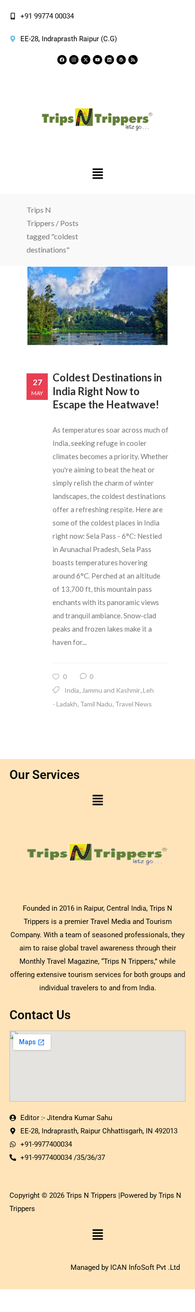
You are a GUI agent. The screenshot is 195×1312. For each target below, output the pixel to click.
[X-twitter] (85, 59)
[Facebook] (62, 59)
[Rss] (133, 59)
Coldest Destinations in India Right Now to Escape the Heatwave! (107, 391)
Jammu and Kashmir (111, 690)
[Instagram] (74, 59)
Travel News (133, 704)
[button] (97, 174)
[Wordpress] (121, 59)
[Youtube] (97, 59)
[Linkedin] (109, 59)
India (71, 690)
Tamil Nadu (96, 704)
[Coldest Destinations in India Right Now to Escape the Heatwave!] (97, 306)
